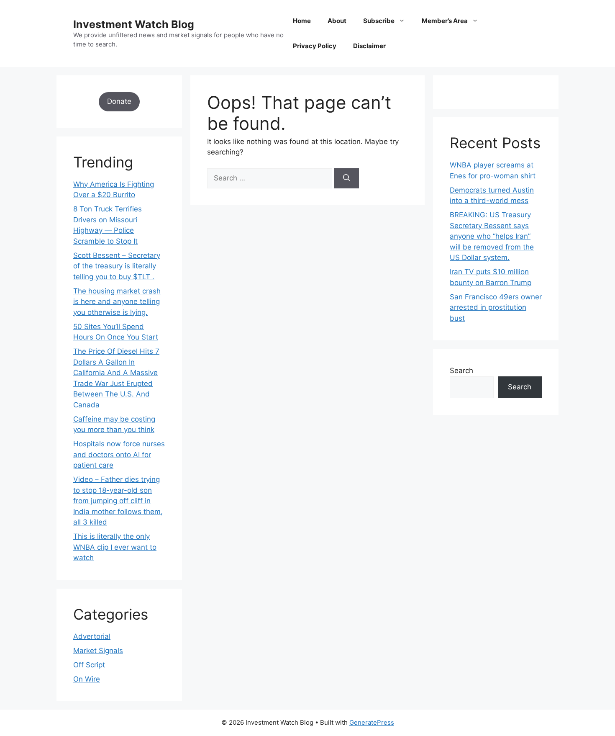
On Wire (86, 679)
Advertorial (91, 636)
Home (302, 21)
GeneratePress (371, 722)
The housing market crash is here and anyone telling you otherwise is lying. (117, 302)
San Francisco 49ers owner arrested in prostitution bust (496, 307)
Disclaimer (369, 46)
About (337, 21)
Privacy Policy (314, 46)
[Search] (346, 178)
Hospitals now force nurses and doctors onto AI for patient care (119, 454)
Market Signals (98, 650)
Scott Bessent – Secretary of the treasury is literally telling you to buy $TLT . (116, 266)
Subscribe (379, 21)
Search (461, 370)
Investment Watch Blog (133, 24)
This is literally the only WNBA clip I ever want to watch (114, 547)
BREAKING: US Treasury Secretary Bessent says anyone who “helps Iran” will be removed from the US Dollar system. (492, 236)
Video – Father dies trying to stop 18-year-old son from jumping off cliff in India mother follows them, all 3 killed (118, 500)
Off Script (89, 665)
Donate (119, 101)
